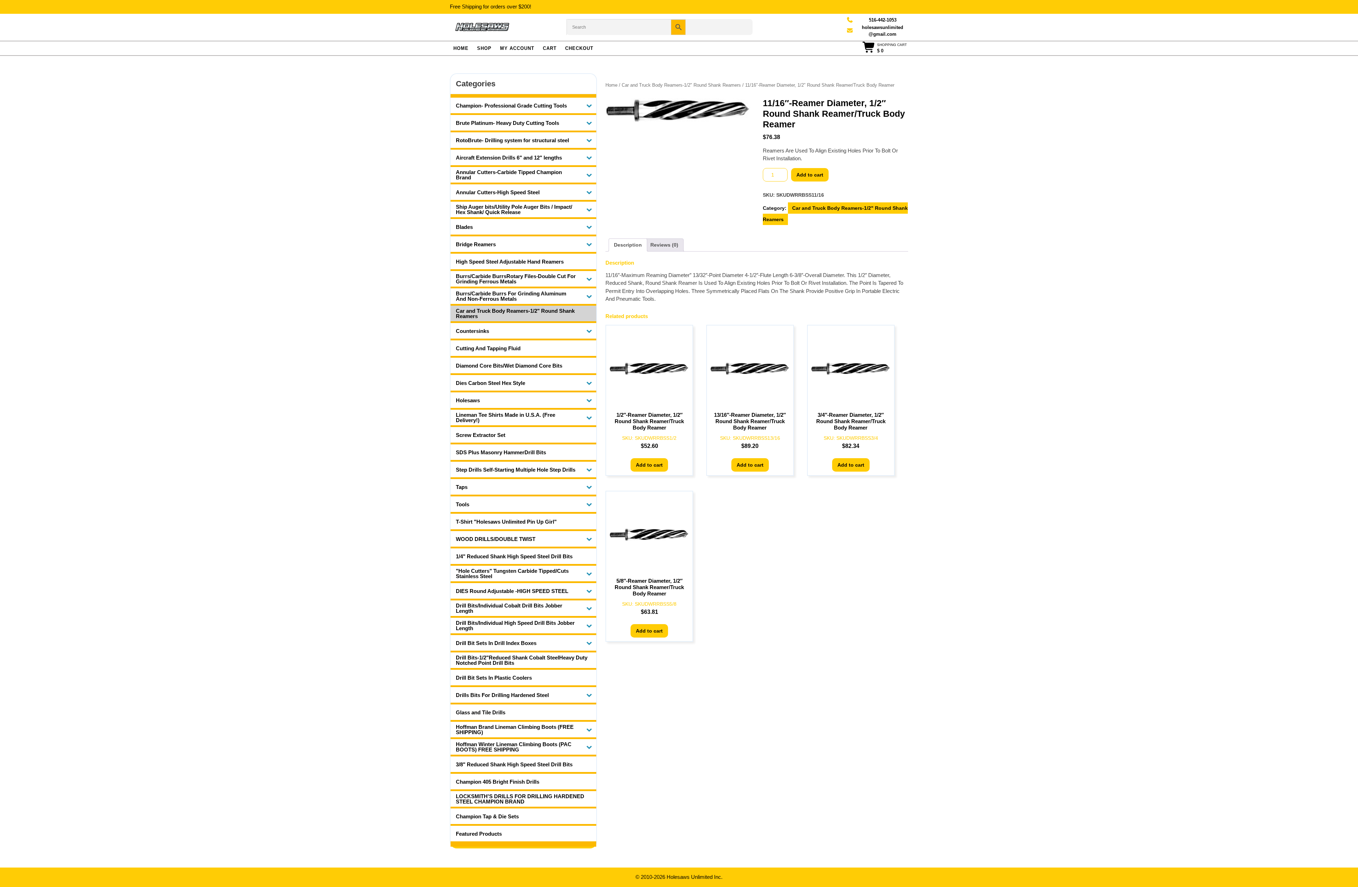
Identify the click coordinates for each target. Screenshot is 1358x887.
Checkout (579, 48)
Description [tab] (628, 245)
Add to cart (809, 175)
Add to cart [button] (649, 465)
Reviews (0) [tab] (664, 245)
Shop (484, 48)
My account (517, 48)
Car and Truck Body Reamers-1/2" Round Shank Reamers (681, 85)
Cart (550, 48)
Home (461, 48)
